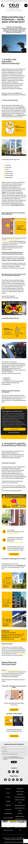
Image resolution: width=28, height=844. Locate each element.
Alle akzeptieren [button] (14, 429)
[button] (14, 432)
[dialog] (14, 422)
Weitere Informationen (16, 426)
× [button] (25, 410)
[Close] (26, 820)
